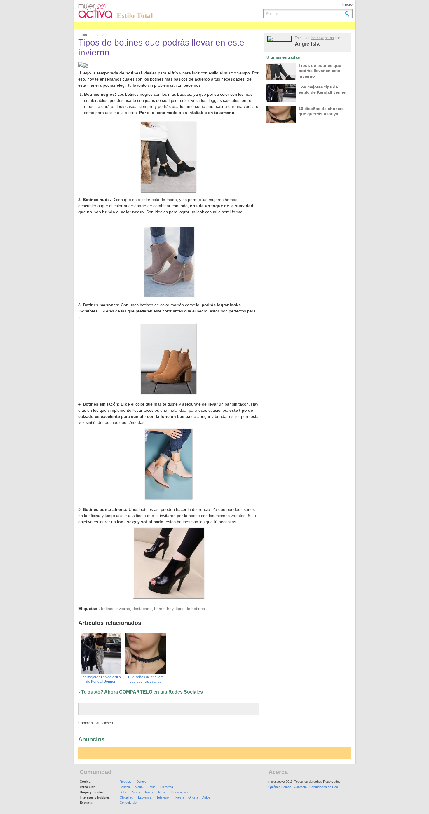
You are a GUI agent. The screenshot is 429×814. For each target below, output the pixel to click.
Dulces (142, 781)
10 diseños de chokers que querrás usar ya (145, 679)
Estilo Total (135, 15)
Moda (139, 787)
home (159, 608)
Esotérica (144, 797)
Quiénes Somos (279, 787)
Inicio (347, 4)
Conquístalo (128, 802)
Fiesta (179, 797)
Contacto (300, 787)
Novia (162, 792)
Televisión (163, 797)
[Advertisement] (180, 25)
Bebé (123, 792)
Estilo (151, 787)
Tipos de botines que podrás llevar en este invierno (320, 70)
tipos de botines (190, 608)
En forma (166, 787)
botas (104, 35)
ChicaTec (126, 797)
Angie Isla (307, 44)
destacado (142, 608)
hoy (170, 608)
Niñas (136, 792)
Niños (149, 792)
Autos (206, 797)
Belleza (125, 787)
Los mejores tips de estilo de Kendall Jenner (101, 679)
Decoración (179, 792)
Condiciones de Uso (323, 787)
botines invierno (115, 608)
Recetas (126, 781)
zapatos (327, 38)
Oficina (193, 797)
